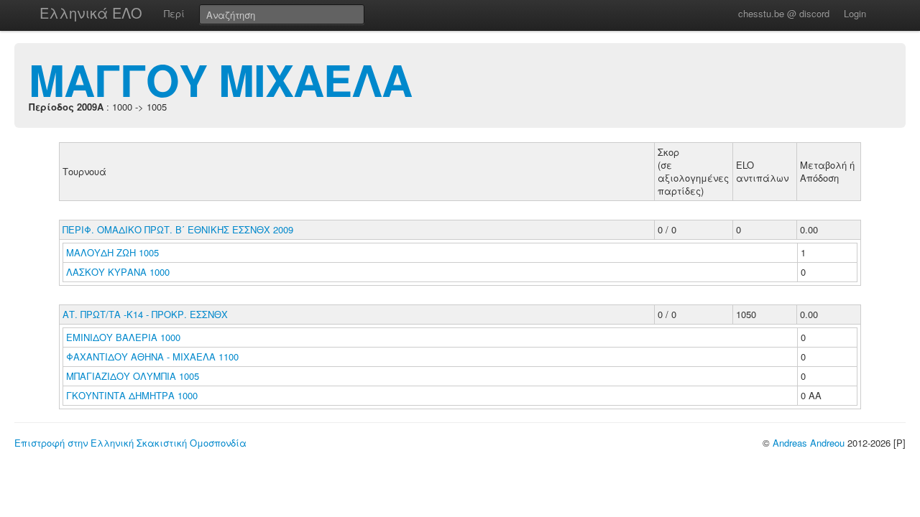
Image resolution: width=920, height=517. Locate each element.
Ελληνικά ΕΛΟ (91, 12)
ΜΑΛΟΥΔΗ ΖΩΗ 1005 (112, 252)
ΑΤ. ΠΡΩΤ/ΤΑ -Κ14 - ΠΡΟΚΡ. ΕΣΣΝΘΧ (145, 314)
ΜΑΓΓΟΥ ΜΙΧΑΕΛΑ (220, 79)
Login (855, 13)
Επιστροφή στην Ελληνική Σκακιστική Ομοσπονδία (130, 443)
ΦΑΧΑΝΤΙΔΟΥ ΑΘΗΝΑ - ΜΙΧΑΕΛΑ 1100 (152, 356)
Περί (174, 13)
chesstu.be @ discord (783, 13)
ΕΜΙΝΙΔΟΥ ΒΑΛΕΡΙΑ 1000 (123, 337)
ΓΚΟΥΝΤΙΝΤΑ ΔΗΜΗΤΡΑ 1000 (132, 395)
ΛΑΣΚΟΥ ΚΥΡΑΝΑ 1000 (118, 272)
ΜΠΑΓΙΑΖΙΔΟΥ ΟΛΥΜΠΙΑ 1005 (132, 376)
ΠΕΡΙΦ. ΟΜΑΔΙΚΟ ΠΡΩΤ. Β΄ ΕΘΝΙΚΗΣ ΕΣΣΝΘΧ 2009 (178, 229)
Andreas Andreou (809, 443)
